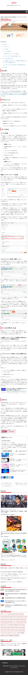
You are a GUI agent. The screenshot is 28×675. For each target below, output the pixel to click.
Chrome (21, 616)
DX (1, 622)
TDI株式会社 (5, 662)
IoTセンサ (5, 624)
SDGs (9, 630)
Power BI (9, 627)
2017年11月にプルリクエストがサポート (11, 92)
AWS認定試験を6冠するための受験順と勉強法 (15, 597)
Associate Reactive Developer (6, 616)
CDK (18, 616)
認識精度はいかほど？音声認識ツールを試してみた (21, 484)
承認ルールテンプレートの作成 (11, 53)
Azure (15, 616)
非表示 (4, 41)
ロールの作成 (7, 51)
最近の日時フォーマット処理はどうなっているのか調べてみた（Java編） (18, 465)
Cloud (25, 616)
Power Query (22, 627)
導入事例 (22, 632)
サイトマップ (15, 667)
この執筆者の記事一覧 (22, 451)
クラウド (2, 632)
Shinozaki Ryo (12, 553)
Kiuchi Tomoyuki (13, 509)
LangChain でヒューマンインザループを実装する (11, 581)
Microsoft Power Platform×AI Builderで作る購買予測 (12, 571)
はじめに (5, 44)
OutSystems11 (4, 627)
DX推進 (4, 622)
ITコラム (7, 456)
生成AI (6, 635)
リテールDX (17, 632)
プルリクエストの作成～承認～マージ (13, 56)
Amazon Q (18, 614)
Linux (20, 624)
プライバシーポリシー (14, 665)
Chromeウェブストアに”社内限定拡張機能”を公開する (18, 455)
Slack (12, 630)
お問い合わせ (6, 665)
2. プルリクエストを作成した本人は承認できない (15, 64)
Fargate (18, 622)
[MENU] (27, 12)
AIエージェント (4, 614)
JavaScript (11, 624)
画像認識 (10, 635)
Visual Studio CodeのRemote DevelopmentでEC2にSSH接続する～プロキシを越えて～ (18, 471)
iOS (1, 624)
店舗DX (2, 635)
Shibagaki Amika (13, 531)
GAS (22, 622)
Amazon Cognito (11, 614)
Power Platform (15, 627)
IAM (25, 622)
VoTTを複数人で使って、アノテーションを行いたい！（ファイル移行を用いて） (7, 485)
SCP (5, 630)
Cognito (2, 619)
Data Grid (7, 619)
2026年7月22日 (5, 509)
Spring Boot (22, 630)
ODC (24, 624)
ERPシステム (13, 622)
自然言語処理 (16, 635)
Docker (24, 619)
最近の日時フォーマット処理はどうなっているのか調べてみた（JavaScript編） (18, 460)
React (2, 630)
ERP (8, 622)
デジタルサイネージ (9, 632)
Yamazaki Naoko (13, 21)
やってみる (5, 49)
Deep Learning (19, 619)
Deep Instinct (12, 619)
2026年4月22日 (5, 553)
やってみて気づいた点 (8, 58)
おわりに (5, 67)
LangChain (16, 624)
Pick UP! (7, 472)
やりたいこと (6, 46)
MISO (14, 3)
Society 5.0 (17, 630)
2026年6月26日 (5, 531)
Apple (22, 614)
